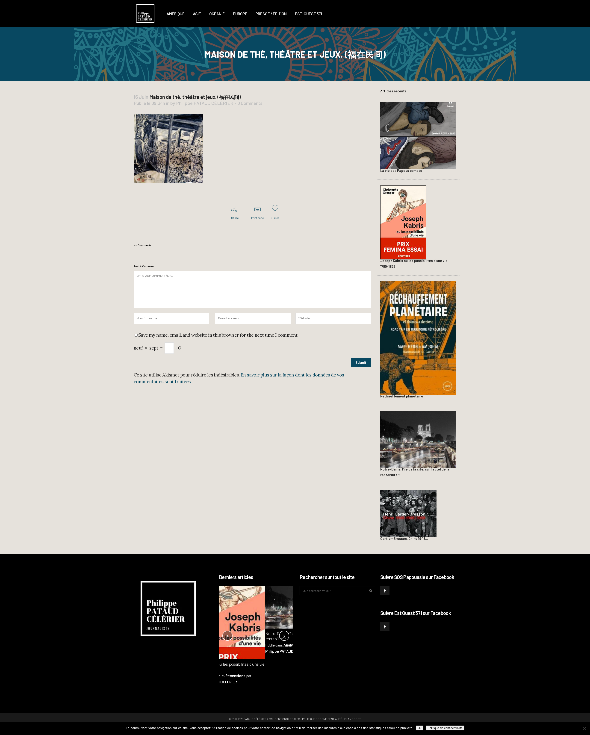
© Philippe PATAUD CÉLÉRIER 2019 (251, 718)
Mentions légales (287, 718)
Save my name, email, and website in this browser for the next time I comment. (218, 335)
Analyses (244, 645)
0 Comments (250, 103)
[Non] (584, 728)
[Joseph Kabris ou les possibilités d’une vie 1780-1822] (403, 222)
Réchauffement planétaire (401, 396)
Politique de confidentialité (322, 718)
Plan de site (352, 718)
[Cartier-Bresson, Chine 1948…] (408, 513)
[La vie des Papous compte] (418, 135)
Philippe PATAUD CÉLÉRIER (204, 103)
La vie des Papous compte (401, 170)
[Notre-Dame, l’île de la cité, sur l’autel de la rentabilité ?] (418, 439)
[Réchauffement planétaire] (418, 337)
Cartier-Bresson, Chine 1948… (404, 538)
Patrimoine (276, 645)
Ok (420, 728)
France (260, 645)
